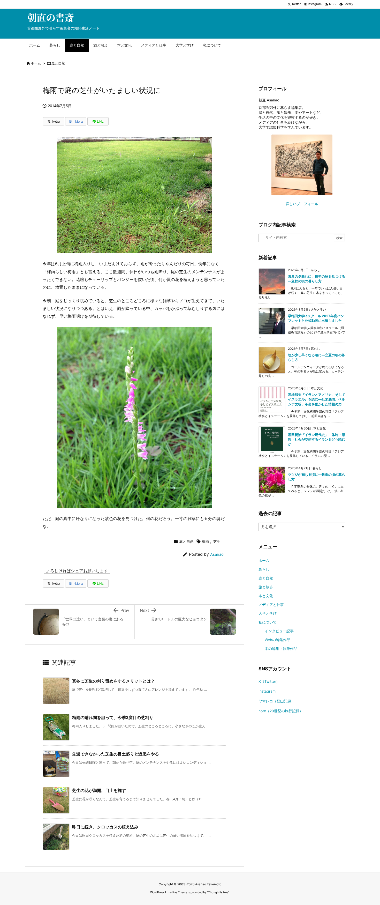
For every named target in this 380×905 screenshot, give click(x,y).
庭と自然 (58, 63)
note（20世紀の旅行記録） (281, 711)
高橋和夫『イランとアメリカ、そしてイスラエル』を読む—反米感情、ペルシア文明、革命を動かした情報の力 (316, 399)
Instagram (267, 691)
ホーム (36, 63)
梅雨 (205, 541)
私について (268, 622)
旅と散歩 (266, 587)
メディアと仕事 (271, 604)
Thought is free (218, 892)
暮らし (264, 569)
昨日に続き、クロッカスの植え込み (105, 826)
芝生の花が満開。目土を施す (99, 790)
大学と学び (268, 613)
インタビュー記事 (279, 631)
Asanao (217, 554)
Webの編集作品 (277, 639)
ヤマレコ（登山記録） (277, 701)
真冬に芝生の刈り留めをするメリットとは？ (113, 681)
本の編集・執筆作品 (281, 648)
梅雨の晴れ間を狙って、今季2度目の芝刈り (112, 717)
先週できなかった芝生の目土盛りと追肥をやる (115, 753)
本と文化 (266, 596)
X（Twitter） (269, 681)
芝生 (217, 541)
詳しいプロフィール (302, 204)
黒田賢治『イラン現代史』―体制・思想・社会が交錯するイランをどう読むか (316, 439)
